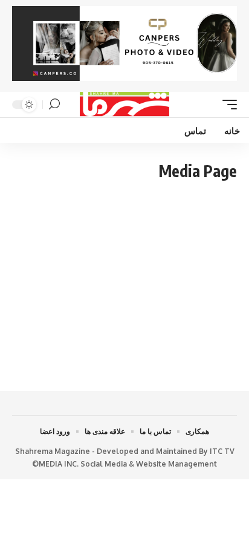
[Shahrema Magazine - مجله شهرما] (125, 104)
